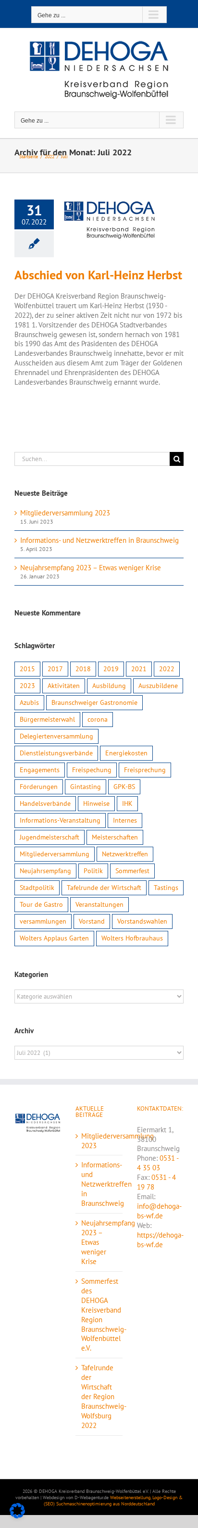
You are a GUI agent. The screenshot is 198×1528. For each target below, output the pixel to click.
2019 (111, 668)
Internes (125, 820)
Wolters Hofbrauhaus (132, 938)
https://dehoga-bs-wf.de (160, 1239)
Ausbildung (109, 685)
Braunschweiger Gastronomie (94, 702)
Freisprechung (145, 769)
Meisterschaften (115, 837)
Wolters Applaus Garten (54, 938)
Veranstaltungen (99, 904)
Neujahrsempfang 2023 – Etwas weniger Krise (90, 567)
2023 (27, 685)
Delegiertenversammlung (56, 736)
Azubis (29, 702)
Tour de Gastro (41, 904)
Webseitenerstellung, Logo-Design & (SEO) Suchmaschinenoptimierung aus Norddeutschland (113, 1500)
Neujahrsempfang (45, 870)
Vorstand (92, 921)
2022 (166, 668)
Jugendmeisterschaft (49, 837)
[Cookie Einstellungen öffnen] (17, 1515)
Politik (93, 870)
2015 (27, 668)
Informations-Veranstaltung (60, 820)
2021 (139, 668)
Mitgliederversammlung (54, 854)
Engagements (40, 769)
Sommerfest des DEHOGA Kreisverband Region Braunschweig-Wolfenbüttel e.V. (99, 1315)
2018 (83, 668)
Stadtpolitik (37, 887)
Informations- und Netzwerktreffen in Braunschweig (99, 540)
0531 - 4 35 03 (157, 1162)
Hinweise (96, 803)
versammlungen (43, 921)
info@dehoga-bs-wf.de (159, 1211)
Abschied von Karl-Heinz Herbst (98, 274)
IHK (127, 803)
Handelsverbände (45, 803)
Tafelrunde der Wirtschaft (104, 887)
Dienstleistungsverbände (56, 753)
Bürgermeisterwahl (47, 719)
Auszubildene (158, 685)
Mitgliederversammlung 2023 (65, 512)
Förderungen (39, 786)
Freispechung (91, 769)
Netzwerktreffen (125, 854)
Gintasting (85, 786)
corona (97, 719)
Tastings (166, 887)
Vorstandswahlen (142, 921)
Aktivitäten (64, 685)
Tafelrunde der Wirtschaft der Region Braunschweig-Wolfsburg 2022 (99, 1396)
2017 (55, 668)
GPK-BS (124, 786)
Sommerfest (132, 870)
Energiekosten (126, 753)
